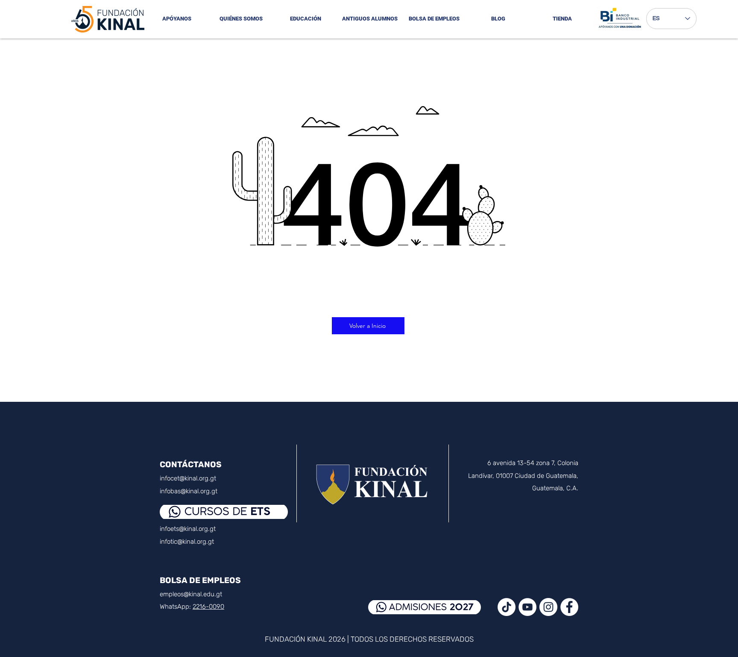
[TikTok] (506, 607)
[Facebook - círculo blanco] (569, 607)
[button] (241, 18)
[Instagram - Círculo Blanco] (548, 607)
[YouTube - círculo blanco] (527, 607)
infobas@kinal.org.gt (188, 491)
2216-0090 (208, 606)
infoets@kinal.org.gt (188, 529)
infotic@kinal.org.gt (187, 541)
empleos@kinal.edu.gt (191, 594)
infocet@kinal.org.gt (188, 478)
